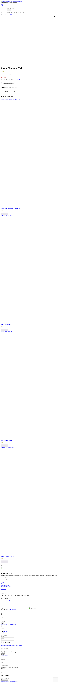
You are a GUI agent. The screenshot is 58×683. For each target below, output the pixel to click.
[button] (55, 16)
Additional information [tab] (8, 83)
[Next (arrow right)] (55, 341)
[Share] (50, 1)
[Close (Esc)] (53, 1)
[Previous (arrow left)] (2, 341)
